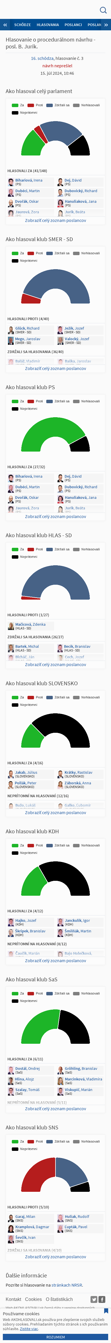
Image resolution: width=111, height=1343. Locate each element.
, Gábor (28, 816)
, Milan (25, 1216)
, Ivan (25, 1237)
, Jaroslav (27, 339)
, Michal (27, 646)
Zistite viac (29, 1328)
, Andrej (27, 1260)
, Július (26, 772)
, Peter (25, 783)
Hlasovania (48, 24)
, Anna (78, 783)
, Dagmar (32, 1227)
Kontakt (13, 1299)
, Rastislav (78, 772)
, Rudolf (77, 1216)
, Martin (27, 191)
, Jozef (74, 328)
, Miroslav (28, 667)
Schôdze (22, 24)
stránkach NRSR (67, 1285)
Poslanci (73, 24)
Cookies (33, 1299)
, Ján (24, 657)
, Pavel (76, 1227)
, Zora (27, 212)
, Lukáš (25, 805)
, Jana (80, 201)
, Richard (81, 191)
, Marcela (30, 372)
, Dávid (73, 180)
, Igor (77, 920)
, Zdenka (30, 624)
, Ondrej (27, 1068)
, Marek (75, 816)
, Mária (78, 1112)
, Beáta (75, 212)
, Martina (78, 955)
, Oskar (27, 201)
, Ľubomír (78, 805)
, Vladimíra (83, 1079)
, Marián (27, 953)
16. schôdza (42, 58)
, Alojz (24, 1079)
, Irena (28, 180)
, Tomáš (27, 1090)
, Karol (80, 1260)
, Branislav (77, 646)
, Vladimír (27, 361)
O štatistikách (59, 1299)
